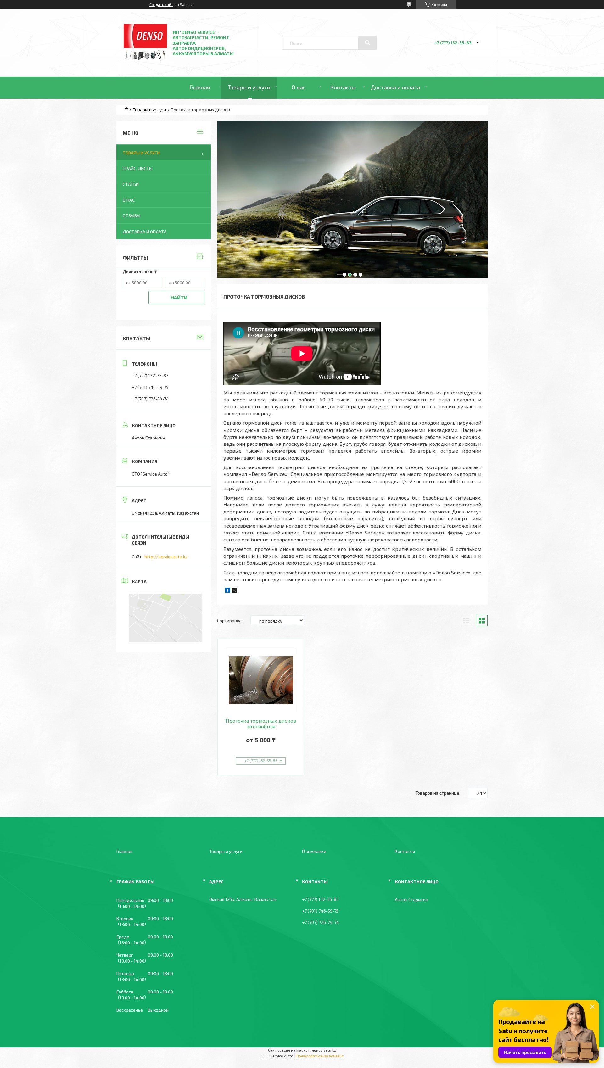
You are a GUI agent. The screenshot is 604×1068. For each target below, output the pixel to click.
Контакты (342, 87)
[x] (234, 591)
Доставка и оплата (395, 87)
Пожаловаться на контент (320, 1056)
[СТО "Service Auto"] (145, 59)
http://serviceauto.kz (165, 556)
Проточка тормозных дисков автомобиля (261, 723)
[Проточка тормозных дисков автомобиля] (261, 680)
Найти (179, 297)
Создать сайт (161, 4)
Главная (199, 87)
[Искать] (367, 42)
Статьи (131, 184)
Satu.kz (329, 1050)
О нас (299, 87)
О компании (314, 851)
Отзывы (131, 215)
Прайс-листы (138, 168)
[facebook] (227, 591)
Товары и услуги (249, 87)
